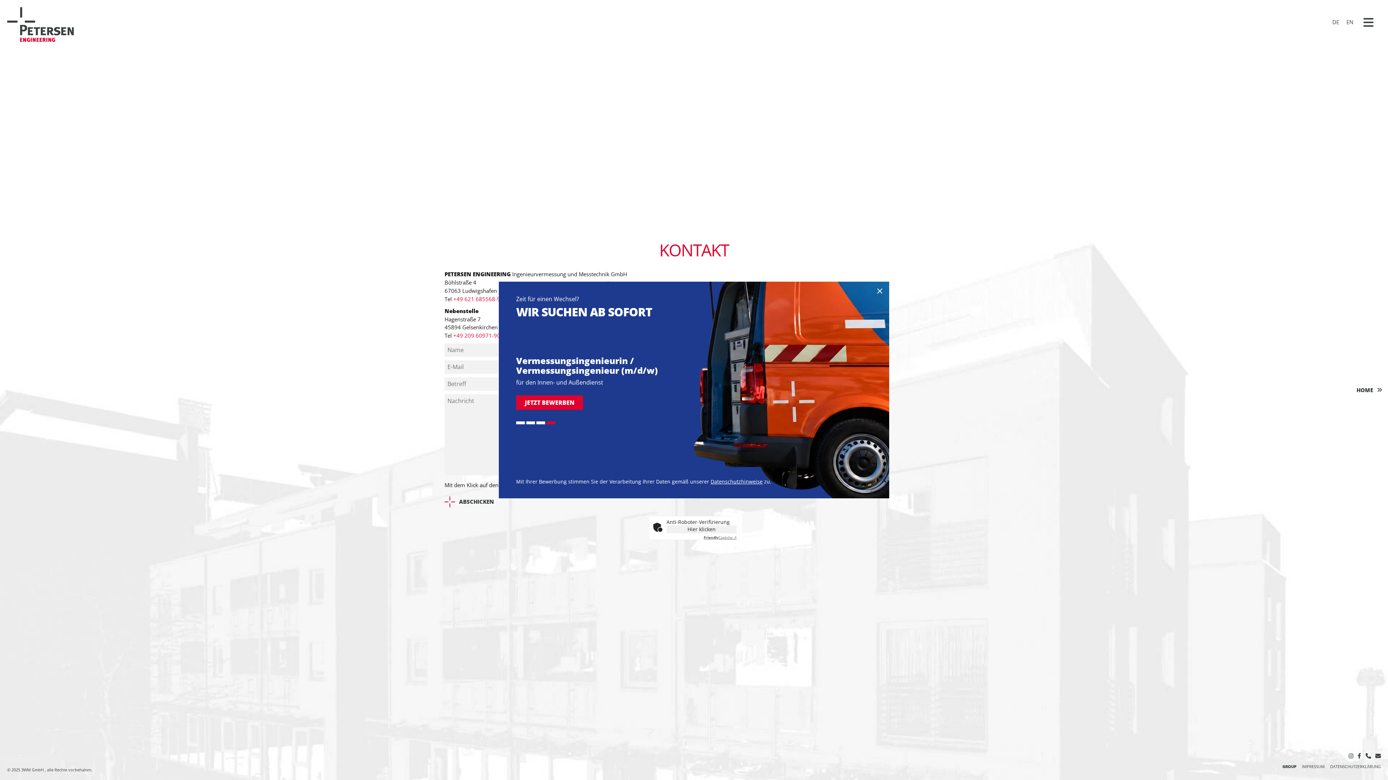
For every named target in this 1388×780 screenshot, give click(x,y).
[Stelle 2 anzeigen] (530, 422)
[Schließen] (880, 291)
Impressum (1313, 766)
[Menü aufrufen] (1368, 22)
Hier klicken (701, 529)
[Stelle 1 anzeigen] (520, 422)
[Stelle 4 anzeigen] (551, 422)
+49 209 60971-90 (476, 335)
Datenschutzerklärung (1355, 766)
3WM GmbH (33, 769)
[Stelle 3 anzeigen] (540, 422)
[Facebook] (1359, 756)
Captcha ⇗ (720, 537)
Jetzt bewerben (549, 403)
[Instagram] (1351, 756)
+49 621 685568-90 (478, 299)
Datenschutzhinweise (737, 481)
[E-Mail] (1378, 756)
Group (1289, 766)
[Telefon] (1368, 756)
